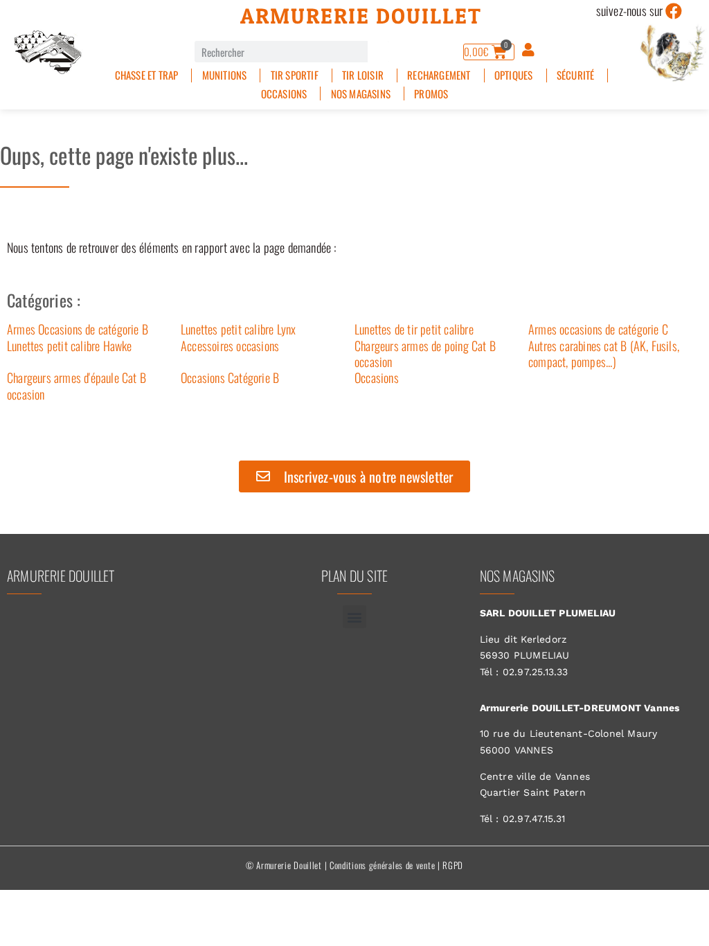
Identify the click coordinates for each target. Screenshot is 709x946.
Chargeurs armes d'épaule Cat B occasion (76, 385)
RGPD (452, 865)
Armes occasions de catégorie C (598, 329)
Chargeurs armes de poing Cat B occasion (425, 354)
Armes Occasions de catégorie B (77, 329)
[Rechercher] (378, 51)
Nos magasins (361, 94)
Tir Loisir (363, 75)
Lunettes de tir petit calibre (414, 329)
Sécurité (576, 75)
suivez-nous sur (629, 10)
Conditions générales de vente (382, 865)
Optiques (513, 75)
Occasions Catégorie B (230, 377)
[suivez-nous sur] (674, 11)
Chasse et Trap (147, 75)
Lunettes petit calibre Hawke (69, 346)
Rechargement (438, 75)
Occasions (284, 94)
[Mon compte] (528, 50)
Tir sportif (294, 75)
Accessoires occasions (230, 346)
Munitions (224, 75)
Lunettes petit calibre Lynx (238, 329)
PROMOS (431, 94)
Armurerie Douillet (361, 16)
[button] (354, 616)
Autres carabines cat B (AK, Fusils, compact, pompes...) (603, 354)
